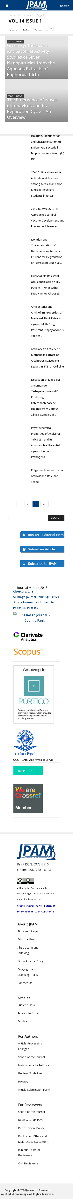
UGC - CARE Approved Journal (33, 760)
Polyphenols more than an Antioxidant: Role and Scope (47, 476)
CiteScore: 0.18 (23, 591)
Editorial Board (27, 939)
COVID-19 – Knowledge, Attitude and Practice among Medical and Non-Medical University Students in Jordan (47, 183)
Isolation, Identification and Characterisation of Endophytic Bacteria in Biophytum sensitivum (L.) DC (47, 147)
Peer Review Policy (31, 1128)
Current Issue (27, 1005)
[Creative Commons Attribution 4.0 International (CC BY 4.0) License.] (25, 883)
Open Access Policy (31, 961)
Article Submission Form (34, 1089)
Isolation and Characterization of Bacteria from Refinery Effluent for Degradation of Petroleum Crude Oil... (46, 251)
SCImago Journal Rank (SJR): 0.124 (36, 597)
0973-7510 (41, 864)
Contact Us (25, 983)
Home (12, 15)
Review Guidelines (30, 1073)
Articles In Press (29, 1013)
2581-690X (43, 870)
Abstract (14, 30)
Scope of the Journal (31, 1057)
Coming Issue (42, 30)
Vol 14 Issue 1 (25, 15)
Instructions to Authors (33, 1065)
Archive (27, 30)
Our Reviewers (28, 1163)
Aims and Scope (28, 931)
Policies (23, 1081)
